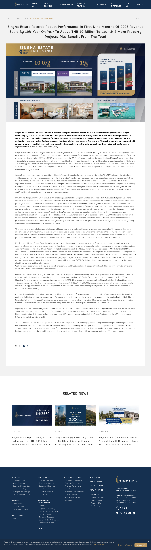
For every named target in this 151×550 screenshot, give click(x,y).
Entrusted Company (46, 517)
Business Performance (73, 483)
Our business (48, 4)
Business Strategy (20, 489)
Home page (10, 19)
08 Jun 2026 (103, 432)
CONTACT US (95, 494)
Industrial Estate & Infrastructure (46, 492)
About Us (35, 4)
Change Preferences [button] (125, 545)
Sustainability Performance (49, 520)
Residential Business (46, 483)
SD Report (69, 500)
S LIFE (15, 518)
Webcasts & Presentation (74, 491)
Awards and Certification (22, 494)
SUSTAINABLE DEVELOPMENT (44, 501)
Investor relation (81, 4)
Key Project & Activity (47, 508)
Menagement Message (21, 491)
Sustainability (66, 5)
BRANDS (15, 500)
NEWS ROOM (95, 477)
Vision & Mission (19, 483)
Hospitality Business (46, 489)
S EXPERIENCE (116, 4)
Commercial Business (47, 486)
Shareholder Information (74, 489)
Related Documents (46, 523)
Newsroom (102, 5)
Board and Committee (21, 486)
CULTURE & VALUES (97, 486)
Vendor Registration (98, 506)
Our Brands (17, 503)
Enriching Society (45, 514)
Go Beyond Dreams (20, 509)
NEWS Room (22, 19)
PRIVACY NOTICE (96, 490)
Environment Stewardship (48, 511)
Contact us (130, 4)
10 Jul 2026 (60, 432)
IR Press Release (71, 494)
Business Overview (46, 480)
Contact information (98, 497)
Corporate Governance (73, 480)
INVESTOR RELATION (72, 477)
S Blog (41, 529)
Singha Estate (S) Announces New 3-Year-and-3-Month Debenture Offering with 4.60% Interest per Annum (118, 441)
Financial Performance (73, 486)
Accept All (141, 545)
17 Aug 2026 (17, 432)
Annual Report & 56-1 (73, 497)
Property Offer (96, 503)
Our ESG (42, 506)
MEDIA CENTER (96, 481)
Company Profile (19, 480)
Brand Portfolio (18, 506)
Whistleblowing (96, 500)
